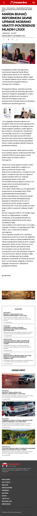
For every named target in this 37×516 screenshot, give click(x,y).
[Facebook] (4, 40)
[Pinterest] (12, 40)
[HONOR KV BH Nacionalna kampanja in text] (18, 112)
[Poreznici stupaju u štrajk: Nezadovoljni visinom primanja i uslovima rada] (18, 409)
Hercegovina (11, 8)
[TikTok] (8, 474)
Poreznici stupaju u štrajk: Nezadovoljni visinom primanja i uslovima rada (15, 329)
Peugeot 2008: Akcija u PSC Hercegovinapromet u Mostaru (15, 314)
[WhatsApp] (17, 40)
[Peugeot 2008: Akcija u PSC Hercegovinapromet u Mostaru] (18, 381)
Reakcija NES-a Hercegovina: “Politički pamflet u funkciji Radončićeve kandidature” (17, 357)
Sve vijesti (13, 33)
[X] (8, 40)
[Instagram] (5, 474)
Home (4, 8)
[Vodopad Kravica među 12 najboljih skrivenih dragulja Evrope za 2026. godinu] (18, 437)
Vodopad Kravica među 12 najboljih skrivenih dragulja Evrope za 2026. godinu (16, 342)
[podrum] (18, 295)
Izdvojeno (6, 312)
